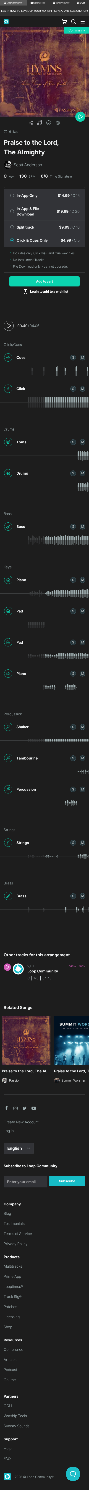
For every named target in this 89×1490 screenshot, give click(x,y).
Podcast (10, 1369)
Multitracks (13, 1266)
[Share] (31, 122)
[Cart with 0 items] (64, 21)
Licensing (12, 1316)
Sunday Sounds (16, 1426)
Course (10, 1379)
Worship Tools (15, 1416)
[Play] (80, 117)
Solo (73, 357)
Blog (7, 1213)
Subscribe (67, 1181)
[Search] (73, 21)
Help (7, 1448)
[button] (39, 122)
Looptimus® (14, 1286)
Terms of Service (18, 1233)
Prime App (12, 1276)
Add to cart (44, 281)
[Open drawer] (82, 21)
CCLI (8, 1405)
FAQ (7, 1458)
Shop (8, 1327)
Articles (10, 1359)
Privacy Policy (16, 1243)
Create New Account (21, 1122)
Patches (10, 1306)
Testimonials (14, 1223)
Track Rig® (13, 1296)
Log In (9, 1130)
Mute (82, 357)
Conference (13, 1349)
